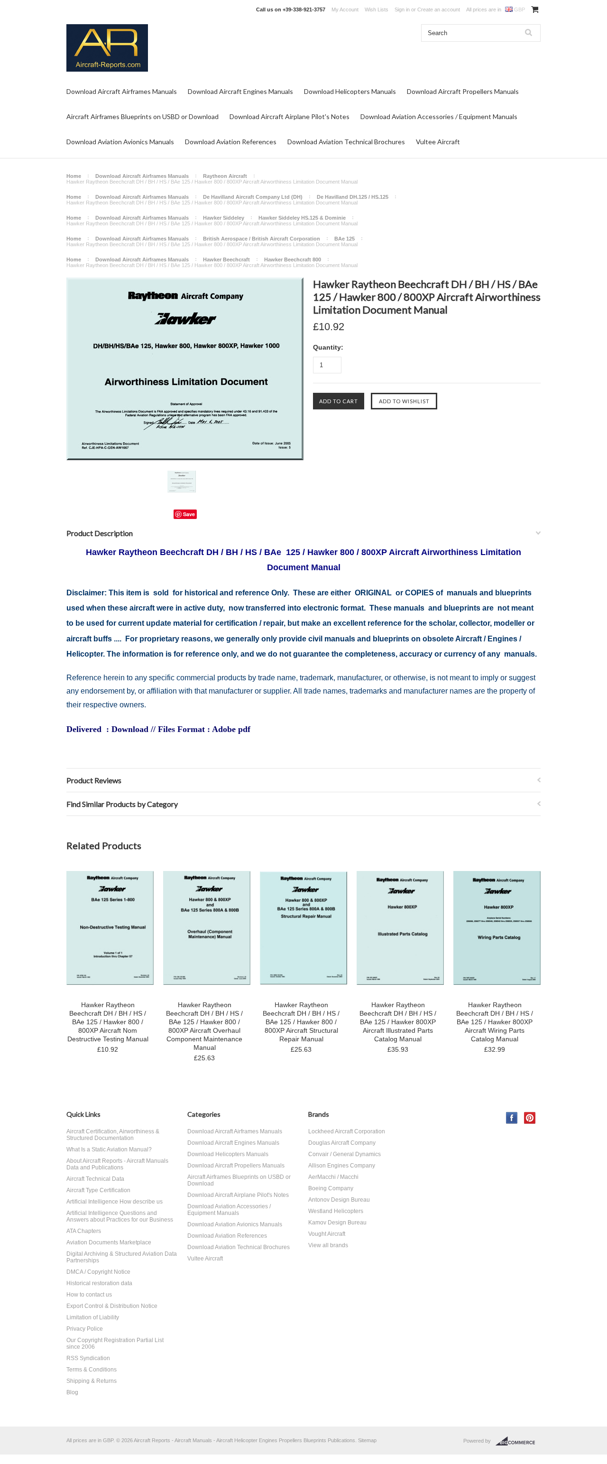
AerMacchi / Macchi (333, 1177)
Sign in (402, 9)
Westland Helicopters (335, 1211)
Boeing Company (330, 1188)
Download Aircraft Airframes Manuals (121, 91)
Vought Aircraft (326, 1234)
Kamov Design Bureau (337, 1222)
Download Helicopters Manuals (350, 91)
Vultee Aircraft (438, 142)
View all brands (328, 1245)
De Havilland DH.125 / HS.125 (352, 197)
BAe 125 (344, 238)
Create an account (438, 9)
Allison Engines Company (341, 1165)
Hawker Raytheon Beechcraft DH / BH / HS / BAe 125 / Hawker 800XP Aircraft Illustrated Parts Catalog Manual (397, 1022)
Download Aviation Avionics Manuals (120, 142)
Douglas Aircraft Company (342, 1143)
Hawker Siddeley (223, 218)
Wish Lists (376, 9)
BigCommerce (518, 1441)
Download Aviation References (230, 142)
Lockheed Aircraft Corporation (346, 1131)
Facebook (512, 1118)
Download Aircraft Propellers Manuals (463, 91)
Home (73, 176)
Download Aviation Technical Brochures (346, 142)
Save (189, 514)
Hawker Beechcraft (226, 259)
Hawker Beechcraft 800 (292, 259)
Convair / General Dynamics (344, 1154)
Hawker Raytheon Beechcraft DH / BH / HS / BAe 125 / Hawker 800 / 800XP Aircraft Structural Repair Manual (301, 1022)
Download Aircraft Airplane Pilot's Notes (289, 116)
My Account (345, 9)
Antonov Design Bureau (339, 1199)
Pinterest (530, 1118)
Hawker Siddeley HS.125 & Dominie (302, 218)
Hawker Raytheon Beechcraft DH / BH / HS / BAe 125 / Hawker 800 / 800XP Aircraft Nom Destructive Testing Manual (107, 1022)
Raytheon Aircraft (225, 176)
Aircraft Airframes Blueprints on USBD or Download (142, 116)
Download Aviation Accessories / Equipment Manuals (438, 116)
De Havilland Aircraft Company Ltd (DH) (253, 197)
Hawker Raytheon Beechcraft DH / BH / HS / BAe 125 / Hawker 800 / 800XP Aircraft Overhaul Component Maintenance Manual (204, 1026)
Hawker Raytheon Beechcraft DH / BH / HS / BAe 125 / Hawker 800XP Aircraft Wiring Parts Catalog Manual (494, 1022)
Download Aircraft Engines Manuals (240, 91)
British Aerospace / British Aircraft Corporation (261, 238)
